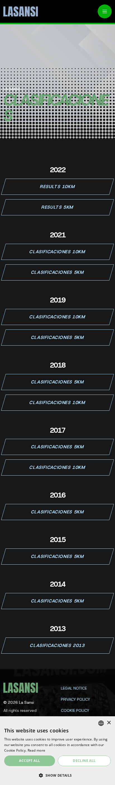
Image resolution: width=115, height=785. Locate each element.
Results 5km (58, 207)
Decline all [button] (84, 760)
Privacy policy (75, 699)
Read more (36, 750)
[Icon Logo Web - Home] (18, 11)
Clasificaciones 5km (57, 272)
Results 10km (57, 187)
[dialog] (57, 750)
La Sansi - (13, 89)
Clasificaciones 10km (57, 252)
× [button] (109, 723)
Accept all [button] (29, 760)
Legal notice (74, 688)
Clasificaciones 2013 (57, 645)
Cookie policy (75, 710)
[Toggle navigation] (105, 11)
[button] (57, 775)
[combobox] (101, 723)
